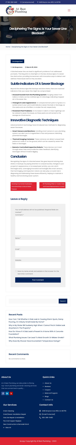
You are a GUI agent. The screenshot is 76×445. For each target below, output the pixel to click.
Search (63, 301)
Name (18, 238)
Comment (19, 215)
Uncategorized (17, 61)
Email (17, 249)
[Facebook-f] (3, 393)
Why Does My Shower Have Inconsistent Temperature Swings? (34, 341)
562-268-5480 (12, 2)
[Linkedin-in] (7, 393)
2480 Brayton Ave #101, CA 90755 (49, 2)
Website (18, 260)
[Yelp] (11, 393)
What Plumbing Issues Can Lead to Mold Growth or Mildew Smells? (36, 337)
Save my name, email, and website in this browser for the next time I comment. (38, 272)
